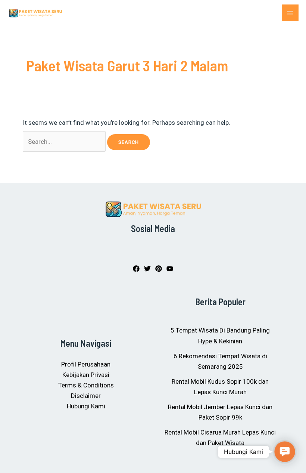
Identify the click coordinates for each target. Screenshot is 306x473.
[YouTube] (169, 268)
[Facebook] (136, 268)
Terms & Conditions (86, 385)
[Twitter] (147, 268)
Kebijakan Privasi (85, 374)
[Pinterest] (158, 268)
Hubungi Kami (86, 406)
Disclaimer (86, 395)
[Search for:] (65, 141)
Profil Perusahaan (85, 364)
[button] (284, 451)
